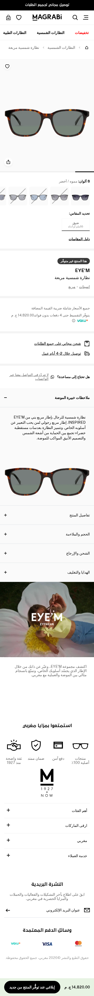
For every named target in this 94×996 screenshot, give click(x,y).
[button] (80, 196)
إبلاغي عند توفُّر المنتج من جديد (32, 987)
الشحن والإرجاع (78, 553)
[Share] (8, 162)
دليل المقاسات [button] (79, 239)
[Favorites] (19, 17)
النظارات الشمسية (50, 33)
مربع (71, 287)
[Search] (75, 17)
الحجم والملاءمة (78, 534)
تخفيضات (82, 33)
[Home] (87, 47)
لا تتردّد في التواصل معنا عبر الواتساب (29, 377)
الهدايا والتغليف (78, 572)
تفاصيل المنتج (79, 515)
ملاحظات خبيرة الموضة (72, 398)
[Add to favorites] (7, 66)
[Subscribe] (7, 910)
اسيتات (84, 287)
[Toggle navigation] (85, 17)
